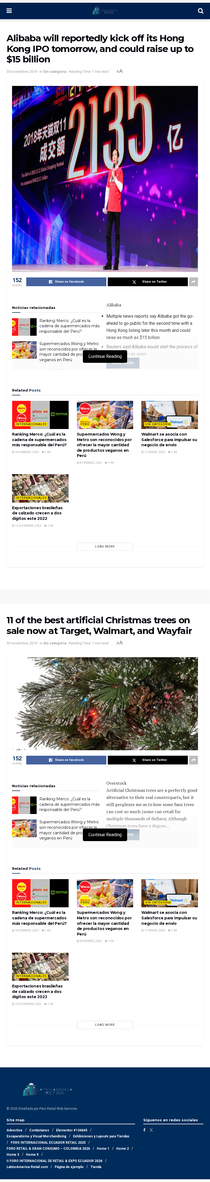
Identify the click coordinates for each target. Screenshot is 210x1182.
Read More (123, 363)
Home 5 (32, 1155)
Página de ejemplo (69, 1167)
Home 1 (103, 1149)
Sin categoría (54, 71)
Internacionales (31, 424)
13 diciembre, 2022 (27, 525)
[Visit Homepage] (105, 10)
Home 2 (122, 1149)
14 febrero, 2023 (26, 452)
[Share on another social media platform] (193, 281)
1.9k (47, 452)
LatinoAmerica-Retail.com (27, 1167)
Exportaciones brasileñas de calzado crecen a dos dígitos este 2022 (37, 513)
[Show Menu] (9, 11)
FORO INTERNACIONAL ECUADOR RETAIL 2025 (48, 1143)
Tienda (96, 1167)
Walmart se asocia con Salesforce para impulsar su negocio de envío (169, 439)
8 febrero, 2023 (90, 462)
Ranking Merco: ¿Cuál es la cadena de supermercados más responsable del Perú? (69, 326)
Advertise (14, 1130)
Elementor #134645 (71, 1130)
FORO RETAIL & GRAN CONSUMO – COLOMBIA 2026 (48, 1149)
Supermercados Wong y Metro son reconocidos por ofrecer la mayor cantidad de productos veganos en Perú (69, 351)
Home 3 (13, 1155)
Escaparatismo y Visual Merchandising (36, 1136)
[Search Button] (200, 11)
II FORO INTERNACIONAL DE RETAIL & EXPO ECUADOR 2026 (54, 1161)
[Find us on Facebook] (144, 1130)
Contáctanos (39, 1130)
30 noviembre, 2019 (22, 71)
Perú (85, 424)
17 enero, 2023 (154, 452)
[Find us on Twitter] (151, 1130)
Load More (105, 546)
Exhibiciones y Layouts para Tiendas (101, 1136)
